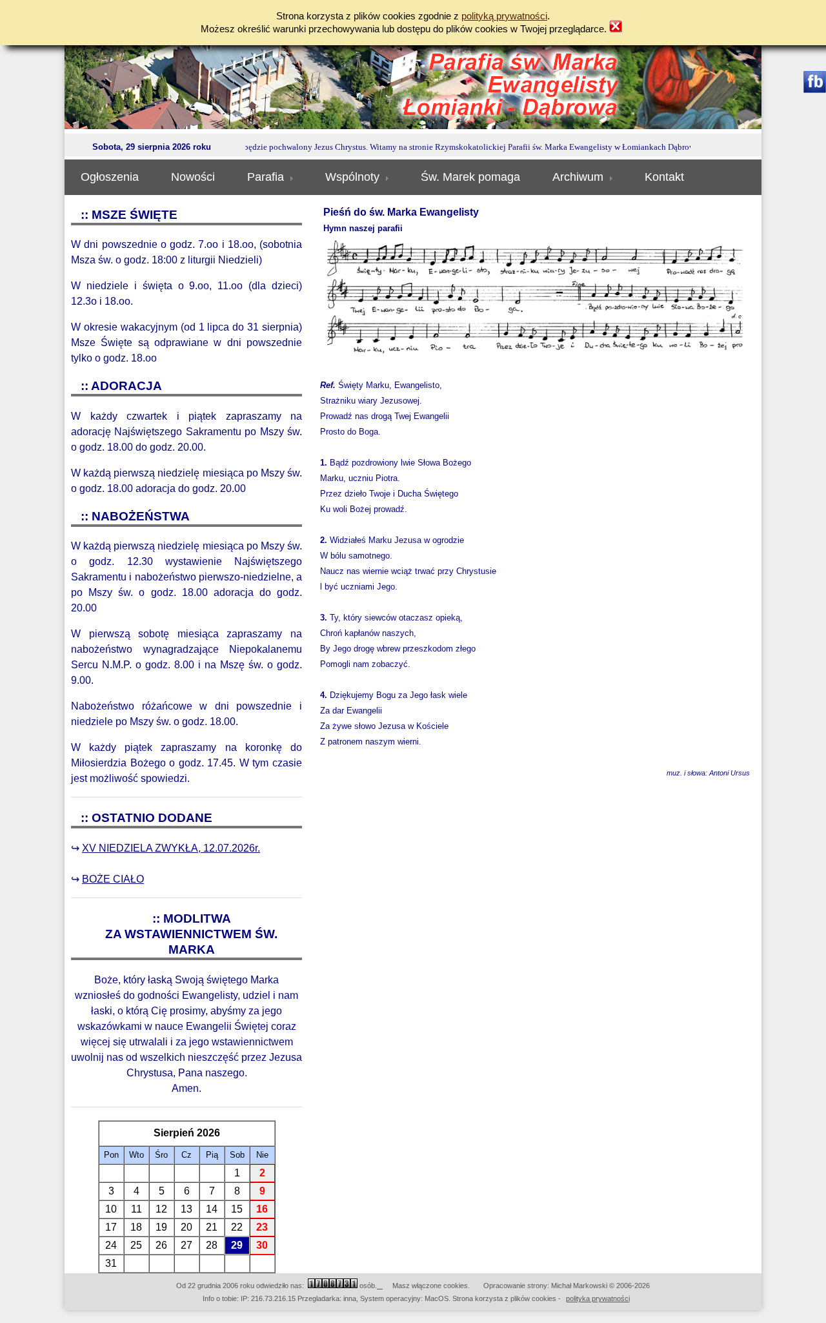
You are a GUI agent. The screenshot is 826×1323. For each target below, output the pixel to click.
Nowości (193, 176)
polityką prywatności (504, 16)
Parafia (265, 176)
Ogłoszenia (110, 176)
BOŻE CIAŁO (113, 879)
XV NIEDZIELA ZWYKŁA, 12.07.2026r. (171, 848)
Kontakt (664, 176)
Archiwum (577, 176)
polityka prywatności (598, 1298)
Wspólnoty (352, 176)
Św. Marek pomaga (470, 176)
